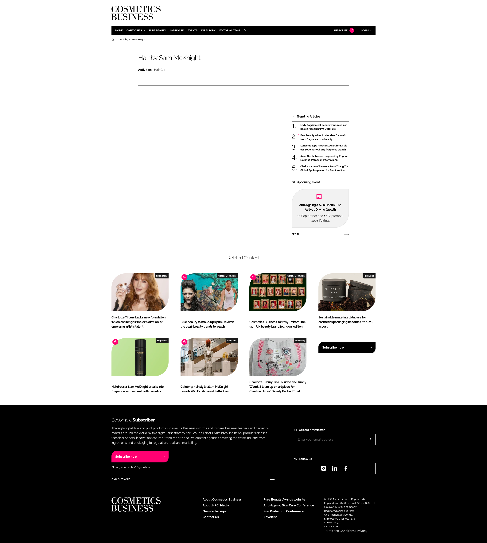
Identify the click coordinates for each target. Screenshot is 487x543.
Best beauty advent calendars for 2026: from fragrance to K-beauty (324, 137)
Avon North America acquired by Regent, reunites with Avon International (324, 158)
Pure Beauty (157, 30)
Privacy (362, 531)
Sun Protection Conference (283, 511)
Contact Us (211, 517)
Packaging (369, 276)
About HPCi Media (216, 505)
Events (192, 30)
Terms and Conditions (339, 531)
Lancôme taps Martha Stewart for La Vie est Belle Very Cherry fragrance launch (324, 148)
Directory (208, 30)
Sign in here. (144, 467)
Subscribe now (333, 347)
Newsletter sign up (216, 511)
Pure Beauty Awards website (284, 499)
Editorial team (229, 30)
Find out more (120, 479)
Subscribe (340, 30)
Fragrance (162, 340)
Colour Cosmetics (227, 276)
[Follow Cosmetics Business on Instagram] (324, 469)
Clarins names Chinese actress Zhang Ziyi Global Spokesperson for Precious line (324, 168)
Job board (177, 30)
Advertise (270, 517)
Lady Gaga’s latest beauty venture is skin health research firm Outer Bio (324, 127)
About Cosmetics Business (222, 499)
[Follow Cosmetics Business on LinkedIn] (335, 469)
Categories (134, 30)
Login (365, 30)
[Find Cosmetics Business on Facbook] (346, 469)
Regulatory (161, 276)
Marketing (300, 340)
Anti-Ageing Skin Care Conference (288, 505)
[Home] (113, 39)
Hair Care (160, 70)
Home (119, 30)
